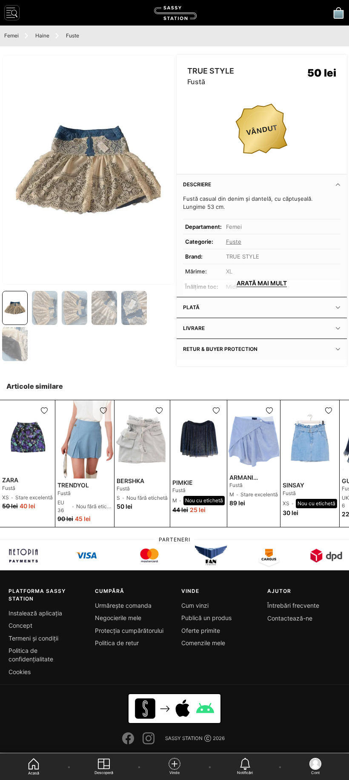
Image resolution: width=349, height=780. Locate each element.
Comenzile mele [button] (203, 642)
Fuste (72, 35)
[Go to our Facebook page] (128, 738)
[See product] (27, 436)
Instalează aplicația (35, 613)
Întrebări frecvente (293, 605)
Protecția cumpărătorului (129, 630)
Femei (11, 35)
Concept (20, 625)
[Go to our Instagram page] (148, 738)
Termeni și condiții (33, 638)
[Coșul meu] (338, 12)
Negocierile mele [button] (118, 617)
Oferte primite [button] (200, 630)
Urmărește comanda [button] (123, 605)
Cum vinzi (195, 605)
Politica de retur (117, 642)
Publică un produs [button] (206, 617)
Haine (42, 35)
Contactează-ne (289, 618)
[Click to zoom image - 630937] (88, 170)
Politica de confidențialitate (31, 655)
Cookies (20, 671)
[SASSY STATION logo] (175, 13)
